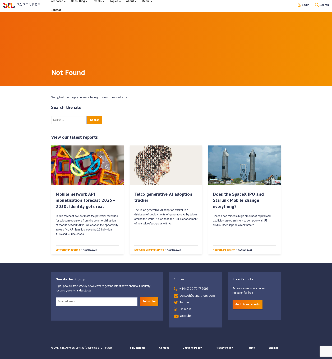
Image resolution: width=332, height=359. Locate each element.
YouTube (185, 316)
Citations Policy (192, 347)
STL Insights (137, 347)
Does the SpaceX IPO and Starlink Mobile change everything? (238, 200)
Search (324, 5)
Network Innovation (224, 249)
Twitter (184, 302)
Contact (164, 347)
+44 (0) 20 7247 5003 (194, 288)
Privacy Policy (224, 347)
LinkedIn (185, 309)
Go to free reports (247, 304)
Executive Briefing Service (149, 249)
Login (305, 5)
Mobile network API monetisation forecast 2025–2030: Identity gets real (86, 200)
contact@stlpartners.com (197, 295)
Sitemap (274, 347)
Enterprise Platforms (68, 249)
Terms (251, 347)
